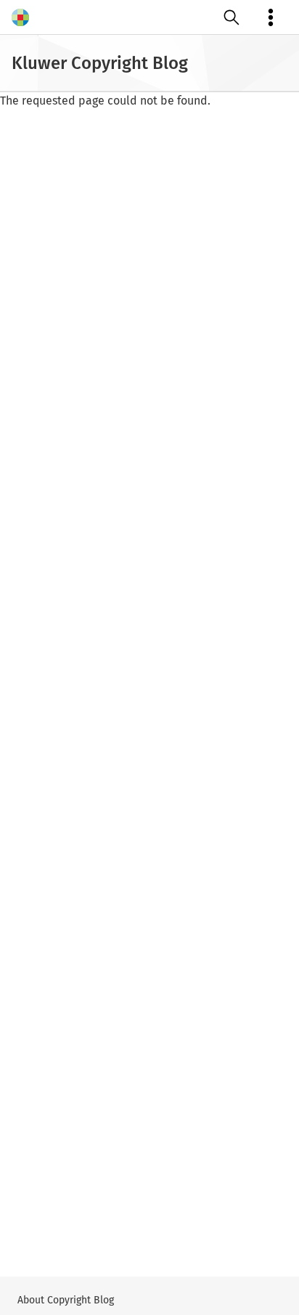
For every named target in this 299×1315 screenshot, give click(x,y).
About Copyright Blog (65, 1300)
